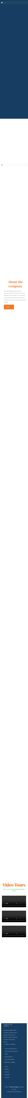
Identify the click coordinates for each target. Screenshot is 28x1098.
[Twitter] (8, 1007)
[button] (9, 307)
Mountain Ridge (14, 1087)
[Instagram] (11, 1007)
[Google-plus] (14, 1007)
